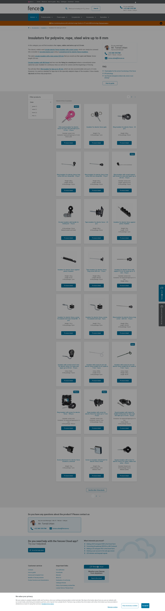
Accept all (145, 605)
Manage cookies (113, 607)
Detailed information (48, 604)
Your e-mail (61, 13)
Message (62, 22)
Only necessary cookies (129, 605)
